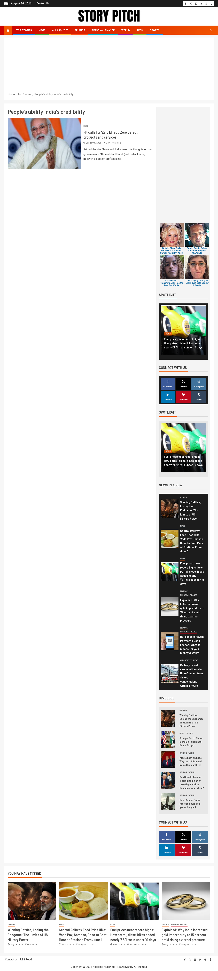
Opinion (184, 497)
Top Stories (24, 30)
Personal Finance (103, 30)
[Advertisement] (109, 66)
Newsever (123, 966)
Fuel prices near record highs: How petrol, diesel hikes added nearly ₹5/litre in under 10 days (192, 573)
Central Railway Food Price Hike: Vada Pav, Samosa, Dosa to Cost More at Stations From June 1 (83, 935)
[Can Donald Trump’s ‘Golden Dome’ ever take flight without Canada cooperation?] (168, 780)
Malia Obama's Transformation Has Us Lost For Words (171, 283)
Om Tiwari (32, 944)
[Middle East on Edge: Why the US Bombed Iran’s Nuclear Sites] (168, 759)
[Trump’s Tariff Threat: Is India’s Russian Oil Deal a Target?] (168, 739)
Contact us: (11, 959)
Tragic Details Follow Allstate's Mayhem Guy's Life (197, 250)
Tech (140, 30)
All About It (60, 30)
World (125, 30)
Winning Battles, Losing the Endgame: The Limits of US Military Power (190, 510)
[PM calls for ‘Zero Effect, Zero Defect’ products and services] (44, 143)
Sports (155, 30)
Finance (80, 30)
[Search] (211, 30)
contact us (42, 3)
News (42, 30)
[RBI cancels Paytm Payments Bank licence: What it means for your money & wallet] (169, 641)
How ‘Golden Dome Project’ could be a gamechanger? (190, 803)
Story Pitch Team (113, 143)
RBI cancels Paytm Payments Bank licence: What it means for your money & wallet (192, 645)
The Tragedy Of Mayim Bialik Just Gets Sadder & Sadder (197, 283)
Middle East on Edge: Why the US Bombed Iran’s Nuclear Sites (191, 761)
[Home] (8, 30)
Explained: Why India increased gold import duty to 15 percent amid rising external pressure (183, 343)
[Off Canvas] (6, 3)
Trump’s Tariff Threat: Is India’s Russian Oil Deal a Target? (192, 741)
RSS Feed (26, 959)
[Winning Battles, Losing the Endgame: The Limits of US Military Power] (169, 508)
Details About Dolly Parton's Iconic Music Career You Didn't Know (171, 250)
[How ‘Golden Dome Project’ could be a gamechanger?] (168, 801)
